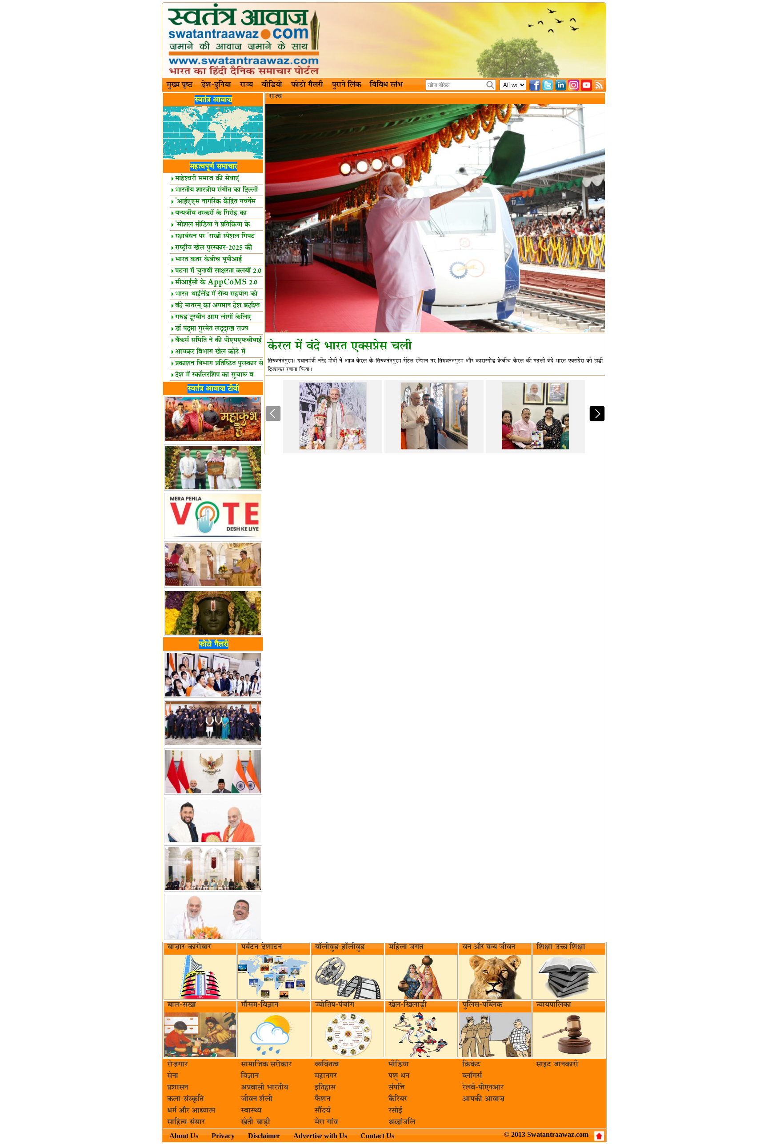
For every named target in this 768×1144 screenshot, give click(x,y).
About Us (183, 1136)
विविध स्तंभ (386, 84)
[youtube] (586, 85)
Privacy (223, 1136)
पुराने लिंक (346, 84)
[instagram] (573, 85)
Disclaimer (264, 1136)
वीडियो (272, 84)
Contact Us (377, 1136)
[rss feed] (599, 85)
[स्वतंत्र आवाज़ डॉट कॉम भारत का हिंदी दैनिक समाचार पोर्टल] (384, 40)
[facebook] (534, 85)
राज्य (246, 84)
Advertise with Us (320, 1136)
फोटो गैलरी (307, 84)
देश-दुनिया (216, 84)
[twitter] (547, 85)
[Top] (599, 1136)
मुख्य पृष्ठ (179, 84)
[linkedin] (560, 85)
